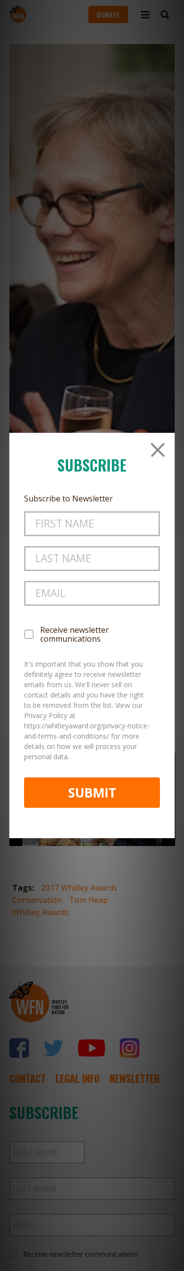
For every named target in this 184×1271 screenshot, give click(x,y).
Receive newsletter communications (74, 634)
